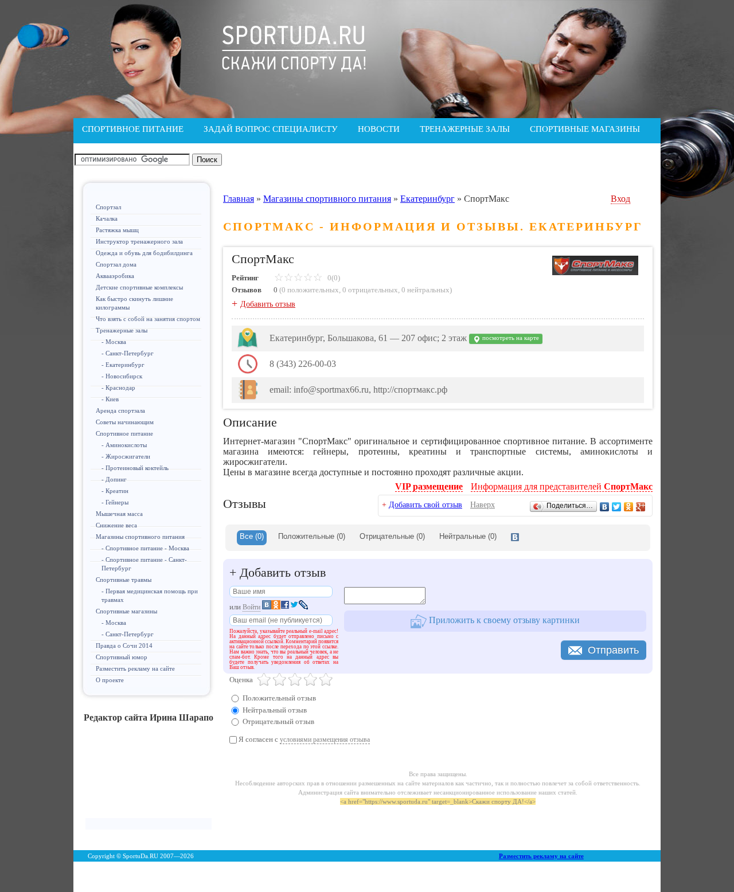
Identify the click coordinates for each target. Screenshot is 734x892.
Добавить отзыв (267, 304)
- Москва (113, 341)
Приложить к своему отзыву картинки (503, 620)
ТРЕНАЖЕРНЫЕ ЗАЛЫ (465, 129)
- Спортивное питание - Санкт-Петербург (144, 564)
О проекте (110, 679)
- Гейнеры (114, 502)
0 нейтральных (425, 289)
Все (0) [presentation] (252, 536)
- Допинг (114, 479)
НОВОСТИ (379, 129)
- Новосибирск (121, 376)
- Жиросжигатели (125, 456)
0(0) (333, 277)
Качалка (107, 218)
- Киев (110, 399)
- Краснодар (118, 387)
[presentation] (515, 537)
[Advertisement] (148, 775)
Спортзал (108, 207)
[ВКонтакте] (605, 506)
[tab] (252, 537)
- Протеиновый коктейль (135, 467)
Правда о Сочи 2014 (124, 645)
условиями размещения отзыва (325, 739)
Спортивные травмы (123, 579)
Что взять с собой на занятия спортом (148, 318)
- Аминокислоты (124, 444)
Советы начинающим (125, 421)
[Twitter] (617, 506)
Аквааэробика (115, 275)
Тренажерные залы (121, 330)
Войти (251, 607)
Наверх (482, 504)
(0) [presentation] (311, 536)
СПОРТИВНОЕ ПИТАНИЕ (133, 129)
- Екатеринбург (123, 364)
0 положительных (310, 289)
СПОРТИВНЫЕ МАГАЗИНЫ (585, 129)
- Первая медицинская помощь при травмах (149, 595)
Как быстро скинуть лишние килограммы (134, 303)
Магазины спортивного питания (140, 536)
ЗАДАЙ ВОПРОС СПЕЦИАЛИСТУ (271, 129)
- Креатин (114, 490)
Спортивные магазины (126, 611)
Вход (620, 199)
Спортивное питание (124, 433)
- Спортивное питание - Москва (145, 548)
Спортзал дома (116, 264)
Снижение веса (116, 525)
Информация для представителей (562, 486)
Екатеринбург (427, 199)
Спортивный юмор (121, 657)
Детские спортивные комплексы (139, 287)
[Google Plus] (641, 506)
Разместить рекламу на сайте (135, 668)
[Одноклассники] (629, 506)
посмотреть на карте (510, 338)
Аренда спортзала (120, 410)
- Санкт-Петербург (127, 353)
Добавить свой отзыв (425, 504)
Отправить (613, 650)
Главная (238, 199)
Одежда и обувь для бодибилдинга (144, 252)
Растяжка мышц (117, 229)
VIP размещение (429, 486)
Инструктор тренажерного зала (139, 241)
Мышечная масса (119, 513)
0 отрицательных (370, 289)
